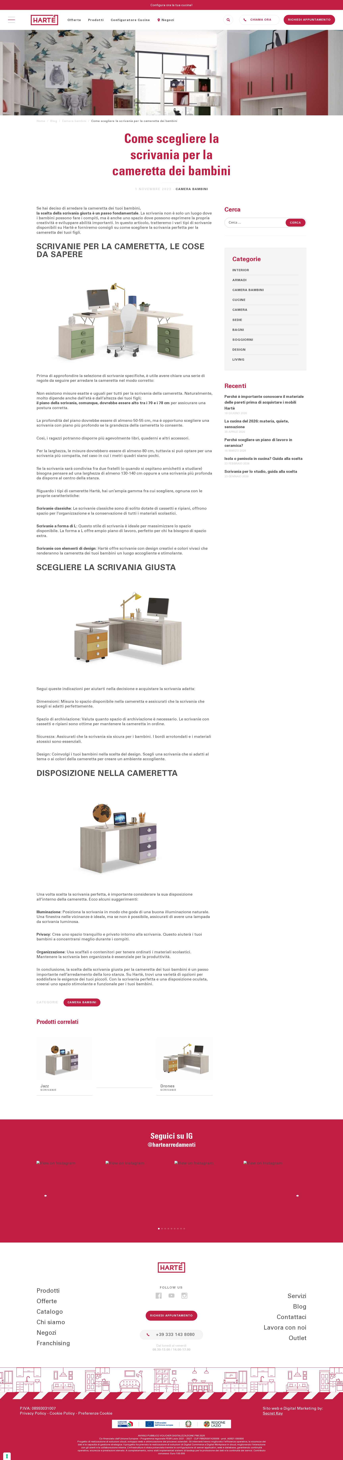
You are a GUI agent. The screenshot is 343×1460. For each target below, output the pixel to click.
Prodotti (96, 20)
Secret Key (273, 1413)
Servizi (297, 1296)
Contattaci (291, 1317)
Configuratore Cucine (130, 20)
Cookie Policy (62, 1413)
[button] (159, 1228)
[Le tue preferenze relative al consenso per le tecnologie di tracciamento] (7, 1456)
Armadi (239, 280)
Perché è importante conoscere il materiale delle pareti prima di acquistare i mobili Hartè (264, 402)
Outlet (297, 1338)
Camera (240, 309)
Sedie (237, 320)
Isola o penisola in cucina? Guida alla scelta (263, 459)
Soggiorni (242, 339)
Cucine (239, 300)
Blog (53, 121)
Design (239, 349)
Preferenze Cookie (95, 1413)
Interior (240, 270)
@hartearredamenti (172, 1145)
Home (41, 121)
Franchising (53, 1344)
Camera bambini (74, 121)
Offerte (74, 20)
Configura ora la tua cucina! (171, 5)
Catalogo (50, 1312)
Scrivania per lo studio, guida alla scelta (260, 472)
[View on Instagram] (68, 1192)
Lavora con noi (285, 1328)
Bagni (238, 329)
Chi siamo (51, 1323)
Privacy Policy (33, 1413)
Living (238, 359)
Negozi (168, 20)
